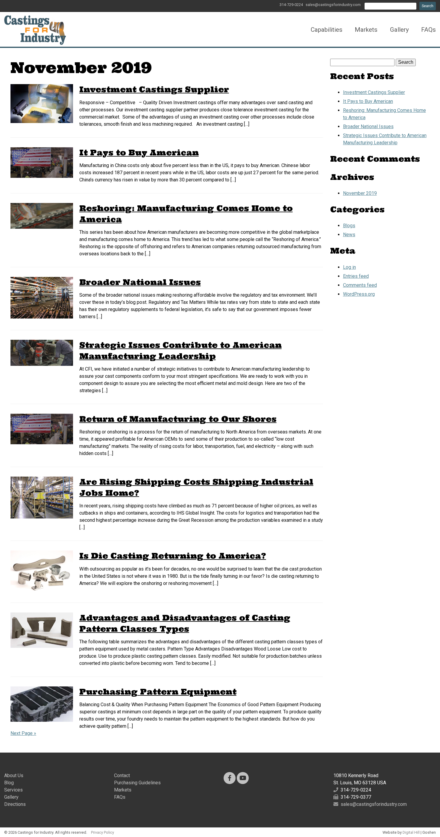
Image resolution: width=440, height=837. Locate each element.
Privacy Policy (102, 832)
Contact (122, 775)
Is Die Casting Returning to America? (172, 556)
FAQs (428, 29)
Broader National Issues (140, 282)
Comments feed (360, 285)
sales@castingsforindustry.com (333, 4)
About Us (13, 775)
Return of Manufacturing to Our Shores (178, 419)
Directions (15, 804)
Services (13, 790)
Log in (349, 267)
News (349, 234)
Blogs (349, 225)
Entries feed (356, 276)
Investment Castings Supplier (154, 89)
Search (427, 6)
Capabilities (326, 29)
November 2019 (360, 193)
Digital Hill (411, 832)
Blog (9, 783)
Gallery (399, 29)
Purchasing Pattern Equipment (157, 692)
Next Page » (23, 733)
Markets (366, 29)
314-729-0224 (291, 4)
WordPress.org (359, 294)
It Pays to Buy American (139, 152)
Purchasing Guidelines (137, 783)
